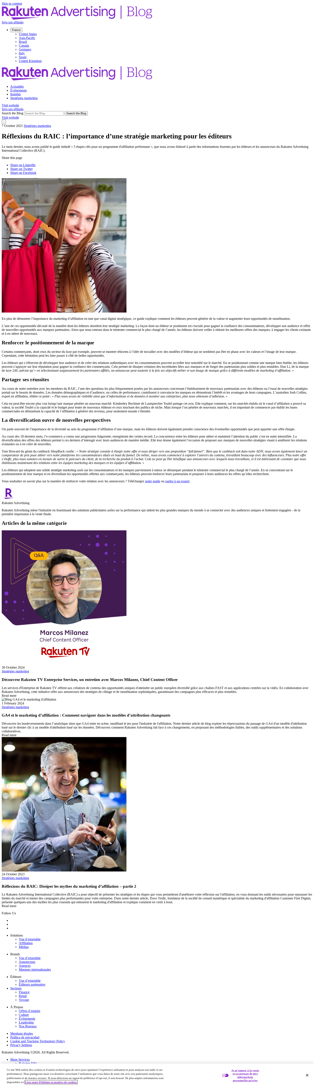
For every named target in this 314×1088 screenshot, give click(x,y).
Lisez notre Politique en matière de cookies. (51, 1082)
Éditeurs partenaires (32, 984)
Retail (23, 996)
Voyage (24, 1000)
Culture (24, 1015)
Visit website (10, 105)
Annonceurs (27, 962)
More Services (20, 1059)
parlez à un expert (177, 481)
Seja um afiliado (12, 22)
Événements (18, 90)
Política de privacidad (24, 1037)
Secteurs (16, 988)
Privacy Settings (21, 1045)
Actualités (17, 86)
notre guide (152, 481)
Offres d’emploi (29, 1011)
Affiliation (26, 943)
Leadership (26, 1022)
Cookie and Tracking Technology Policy (37, 1041)
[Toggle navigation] (4, 121)
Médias (24, 947)
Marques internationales (35, 969)
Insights (15, 94)
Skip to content (12, 3)
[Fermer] (307, 1075)
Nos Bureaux (28, 1026)
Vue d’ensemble (30, 939)
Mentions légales (21, 1033)
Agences (25, 965)
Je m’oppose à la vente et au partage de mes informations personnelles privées (245, 1075)
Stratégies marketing (24, 98)
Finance (24, 992)
